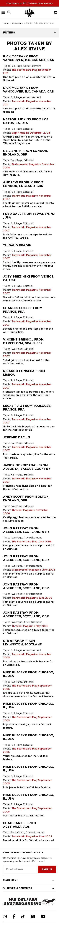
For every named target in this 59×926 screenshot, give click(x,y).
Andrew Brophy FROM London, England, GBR (23, 184)
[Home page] (29, 12)
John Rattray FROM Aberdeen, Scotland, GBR (26, 530)
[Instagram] (5, 916)
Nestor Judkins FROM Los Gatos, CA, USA (25, 121)
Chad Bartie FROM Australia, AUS (19, 824)
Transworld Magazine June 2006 (31, 597)
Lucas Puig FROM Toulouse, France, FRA (27, 407)
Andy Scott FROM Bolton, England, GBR (26, 498)
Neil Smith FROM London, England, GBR (25, 152)
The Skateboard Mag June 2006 (31, 541)
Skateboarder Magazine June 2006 (33, 569)
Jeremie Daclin (16, 437)
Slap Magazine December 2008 (30, 132)
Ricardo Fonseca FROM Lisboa (24, 372)
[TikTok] (23, 916)
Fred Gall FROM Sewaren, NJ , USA (29, 215)
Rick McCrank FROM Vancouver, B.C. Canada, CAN (28, 58)
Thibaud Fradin (17, 245)
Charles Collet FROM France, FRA (22, 309)
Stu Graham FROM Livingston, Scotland (22, 642)
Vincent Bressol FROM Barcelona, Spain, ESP (23, 341)
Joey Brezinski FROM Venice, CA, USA (28, 278)
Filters (9, 32)
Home (6, 23)
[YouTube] (43, 916)
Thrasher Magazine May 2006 (29, 626)
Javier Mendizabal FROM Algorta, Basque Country (26, 467)
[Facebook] (14, 916)
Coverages (17, 23)
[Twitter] (33, 916)
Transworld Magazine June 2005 (31, 836)
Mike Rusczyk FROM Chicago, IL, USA (28, 674)
